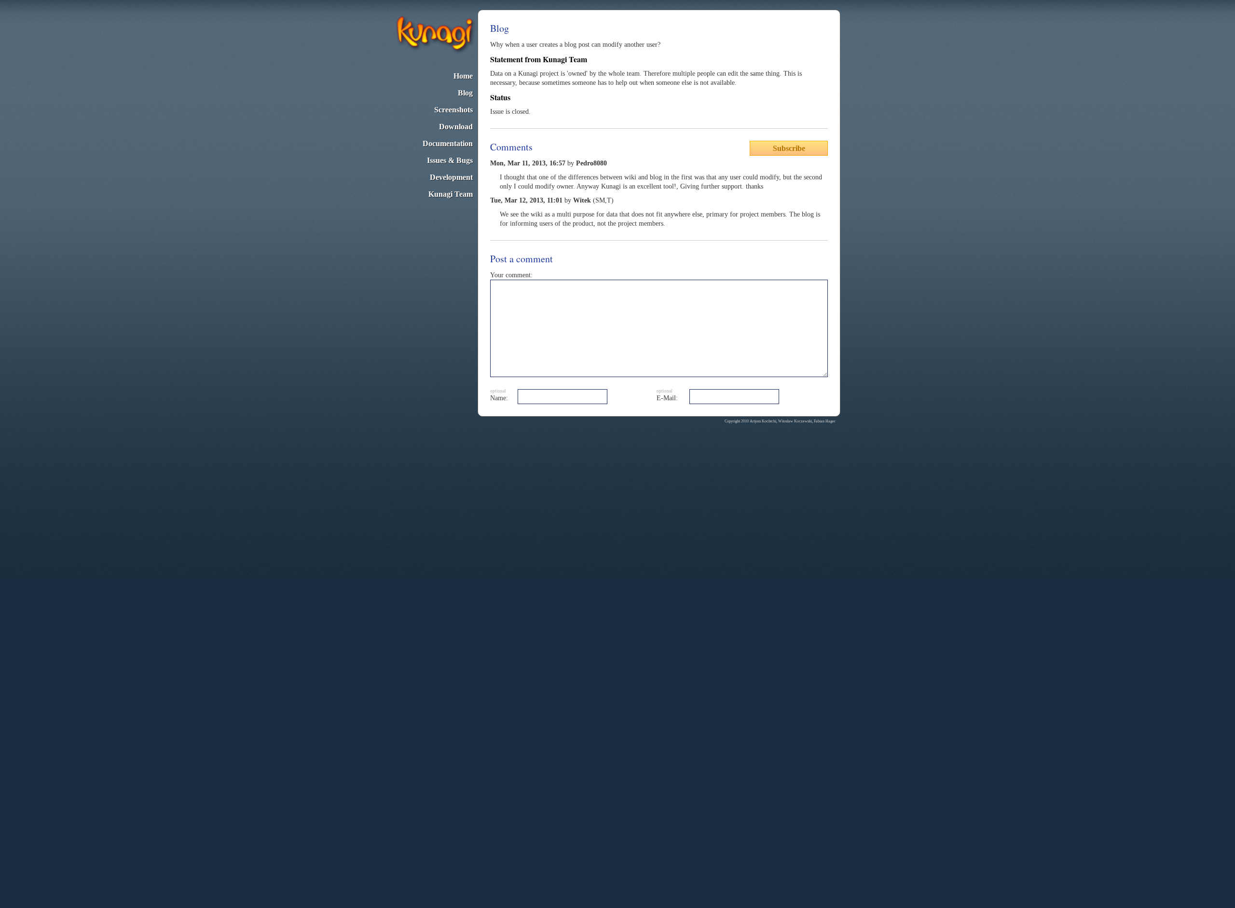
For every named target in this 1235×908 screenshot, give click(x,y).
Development (451, 177)
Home (463, 76)
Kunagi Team (450, 194)
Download (456, 126)
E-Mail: (667, 398)
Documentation (448, 143)
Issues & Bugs (450, 160)
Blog (465, 93)
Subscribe (789, 148)
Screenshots (453, 110)
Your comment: (511, 275)
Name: (499, 398)
